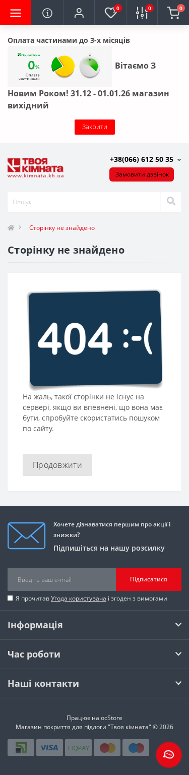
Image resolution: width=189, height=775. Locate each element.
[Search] (170, 202)
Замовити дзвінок (142, 174)
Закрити (94, 126)
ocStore (111, 717)
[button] (78, 12)
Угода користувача (78, 598)
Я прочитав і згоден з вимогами (91, 598)
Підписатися (148, 579)
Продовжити (57, 464)
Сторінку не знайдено (62, 227)
